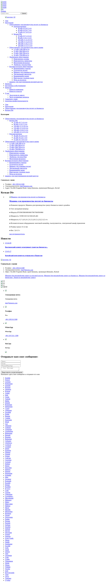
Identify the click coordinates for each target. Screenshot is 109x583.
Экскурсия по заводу (17, 95)
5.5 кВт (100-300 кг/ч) (21, 49)
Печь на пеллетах (20, 80)
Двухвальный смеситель (22, 74)
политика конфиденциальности (16, 101)
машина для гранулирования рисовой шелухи (26, 82)
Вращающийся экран (21, 76)
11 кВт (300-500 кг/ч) (21, 51)
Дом (6, 21)
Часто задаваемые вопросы (19, 97)
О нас (7, 93)
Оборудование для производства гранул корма (26, 47)
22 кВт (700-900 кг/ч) (21, 55)
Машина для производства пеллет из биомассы (31, 201)
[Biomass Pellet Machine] (27, 197)
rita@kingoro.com (26, 186)
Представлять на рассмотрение (12, 372)
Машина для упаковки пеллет (24, 72)
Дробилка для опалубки (22, 65)
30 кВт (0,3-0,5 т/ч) (25, 28)
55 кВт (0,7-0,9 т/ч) (25, 32)
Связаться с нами (11, 99)
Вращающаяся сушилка (22, 68)
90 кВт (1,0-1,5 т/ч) (25, 38)
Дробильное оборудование (19, 57)
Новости (8, 87)
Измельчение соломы (21, 59)
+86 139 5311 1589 (11, 336)
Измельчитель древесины (23, 61)
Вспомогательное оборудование (21, 66)
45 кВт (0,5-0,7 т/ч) (25, 30)
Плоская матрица (20, 26)
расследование (14, 234)
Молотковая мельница (22, 63)
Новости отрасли (15, 91)
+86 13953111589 (18, 184)
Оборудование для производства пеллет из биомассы (28, 24)
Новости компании (16, 89)
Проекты (8, 84)
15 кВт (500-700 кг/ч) (21, 53)
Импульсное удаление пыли (24, 78)
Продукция (9, 23)
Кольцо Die (18, 34)
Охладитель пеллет (21, 70)
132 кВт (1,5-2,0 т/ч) (25, 42)
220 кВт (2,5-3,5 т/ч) (25, 45)
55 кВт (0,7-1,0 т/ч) (25, 36)
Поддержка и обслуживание (15, 86)
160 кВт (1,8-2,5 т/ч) (25, 44)
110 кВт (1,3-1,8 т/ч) (25, 40)
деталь (22, 234)
